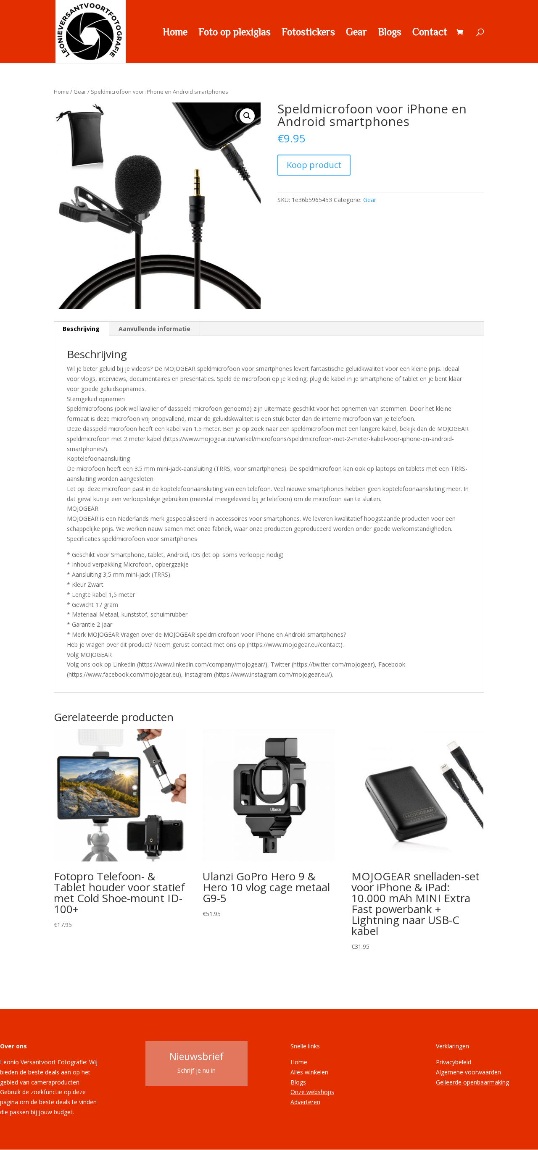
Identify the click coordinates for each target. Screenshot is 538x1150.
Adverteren (305, 1102)
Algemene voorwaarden (468, 1072)
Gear (356, 33)
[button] (247, 115)
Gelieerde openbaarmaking (472, 1082)
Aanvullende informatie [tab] (154, 329)
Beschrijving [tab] (81, 329)
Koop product (314, 165)
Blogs (389, 33)
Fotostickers (308, 33)
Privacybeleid (453, 1062)
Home (175, 33)
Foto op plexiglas (234, 33)
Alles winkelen (309, 1072)
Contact (429, 33)
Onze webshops (312, 1092)
